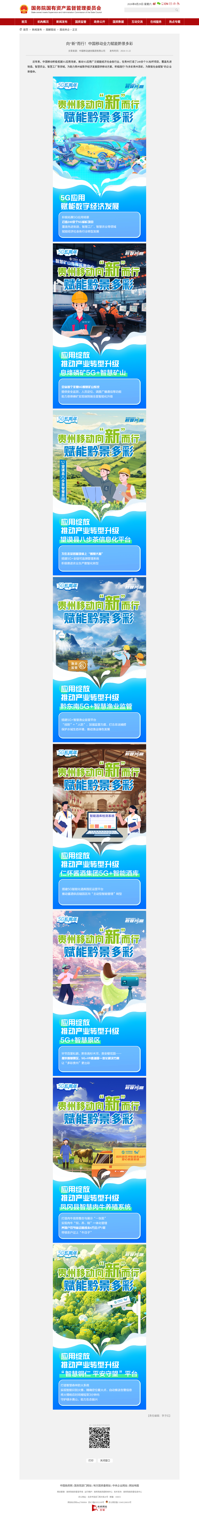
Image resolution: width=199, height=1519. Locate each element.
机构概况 (43, 21)
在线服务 (156, 21)
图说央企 (65, 29)
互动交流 (137, 21)
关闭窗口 (105, 1460)
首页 (24, 21)
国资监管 (80, 21)
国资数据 (118, 21)
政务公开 (99, 21)
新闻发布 (61, 21)
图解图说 (51, 29)
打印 (90, 1460)
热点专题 (174, 21)
